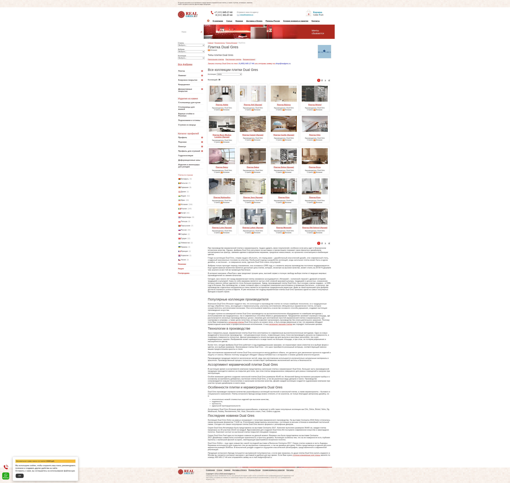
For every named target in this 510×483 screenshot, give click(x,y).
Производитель (219, 43)
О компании (218, 21)
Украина (184, 247)
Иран (183, 200)
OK (19, 476)
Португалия (185, 226)
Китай (183, 213)
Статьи (229, 21)
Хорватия (184, 255)
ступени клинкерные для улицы (306, 455)
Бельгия (184, 183)
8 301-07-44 (224, 15)
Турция (183, 238)
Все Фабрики (185, 64)
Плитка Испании (231, 43)
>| (329, 80)
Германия (184, 187)
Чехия (183, 260)
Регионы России (273, 21)
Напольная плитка (216, 59)
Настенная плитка (193, 35)
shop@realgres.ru (246, 15)
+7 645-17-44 (223, 12)
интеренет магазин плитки (280, 324)
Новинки (239, 21)
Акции (181, 269)
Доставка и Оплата (254, 21)
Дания (183, 192)
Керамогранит (249, 59)
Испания (184, 204)
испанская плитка (236, 322)
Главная (210, 43)
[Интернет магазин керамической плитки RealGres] (188, 14)
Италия (184, 209)
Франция (184, 251)
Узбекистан (185, 243)
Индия (183, 196)
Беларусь (185, 179)
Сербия (184, 234)
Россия (184, 230)
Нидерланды (186, 217)
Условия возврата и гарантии (295, 21)
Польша (184, 221)
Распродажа (183, 273)
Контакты (316, 21)
